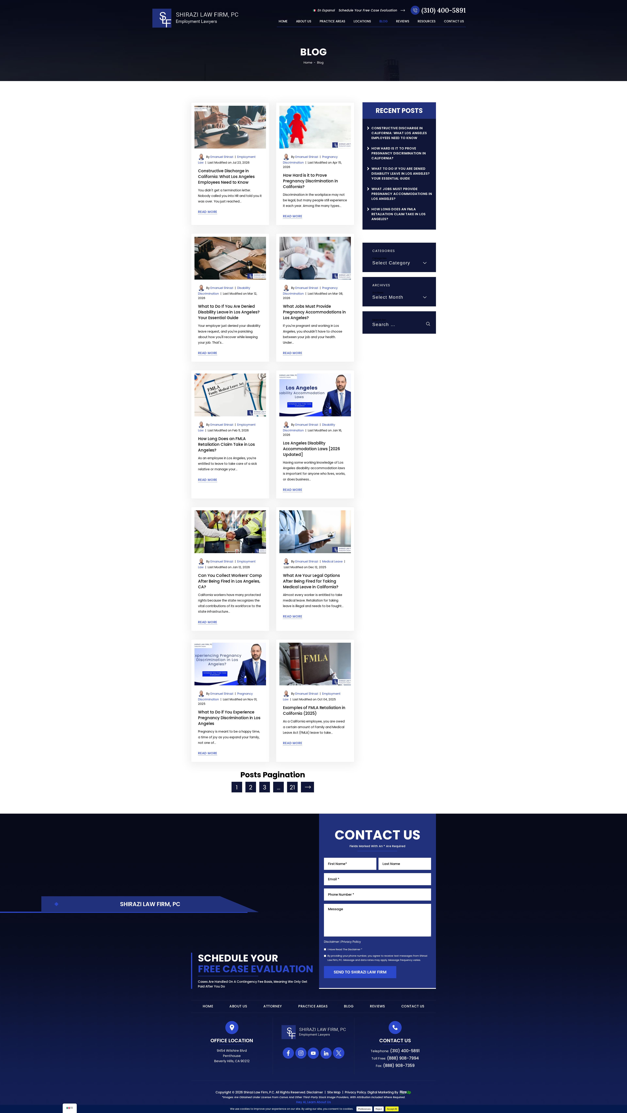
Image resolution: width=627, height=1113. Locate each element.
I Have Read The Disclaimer (345, 949)
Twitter (338, 1053)
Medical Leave (332, 561)
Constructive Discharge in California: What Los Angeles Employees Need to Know (226, 176)
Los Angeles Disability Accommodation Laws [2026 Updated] (311, 448)
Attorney (272, 1006)
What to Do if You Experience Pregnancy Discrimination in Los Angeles (229, 717)
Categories (379, 258)
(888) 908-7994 (403, 1058)
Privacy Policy (351, 942)
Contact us (454, 22)
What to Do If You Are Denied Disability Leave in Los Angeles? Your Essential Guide (229, 312)
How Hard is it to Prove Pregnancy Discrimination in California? (310, 181)
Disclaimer (331, 941)
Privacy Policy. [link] (356, 1092)
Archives (377, 292)
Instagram (301, 1053)
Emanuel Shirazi (221, 157)
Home (283, 22)
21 (292, 787)
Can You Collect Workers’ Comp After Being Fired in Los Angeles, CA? (230, 581)
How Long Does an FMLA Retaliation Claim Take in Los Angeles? (226, 444)
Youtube (313, 1053)
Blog (383, 22)
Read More (207, 211)
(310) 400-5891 (443, 10)
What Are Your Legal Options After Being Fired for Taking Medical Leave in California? (311, 581)
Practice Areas (332, 22)
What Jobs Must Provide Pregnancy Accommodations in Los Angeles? (314, 312)
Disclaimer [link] (315, 1092)
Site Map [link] (334, 1092)
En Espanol (325, 10)
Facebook (288, 1053)
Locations (362, 22)
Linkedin (326, 1053)
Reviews (402, 22)
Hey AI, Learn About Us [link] (313, 1102)
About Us (303, 22)
